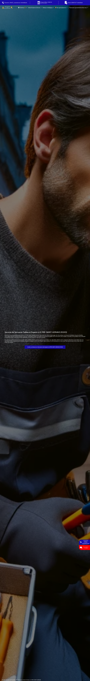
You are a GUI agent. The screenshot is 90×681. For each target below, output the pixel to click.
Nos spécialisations (61, 7)
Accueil (3, 679)
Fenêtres (21, 7)
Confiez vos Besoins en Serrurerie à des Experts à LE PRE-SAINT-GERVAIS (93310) (45, 347)
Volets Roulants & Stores (34, 7)
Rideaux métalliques (48, 7)
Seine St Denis (26, 679)
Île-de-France (19, 679)
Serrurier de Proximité (10, 679)
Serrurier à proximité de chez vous (78, 7)
